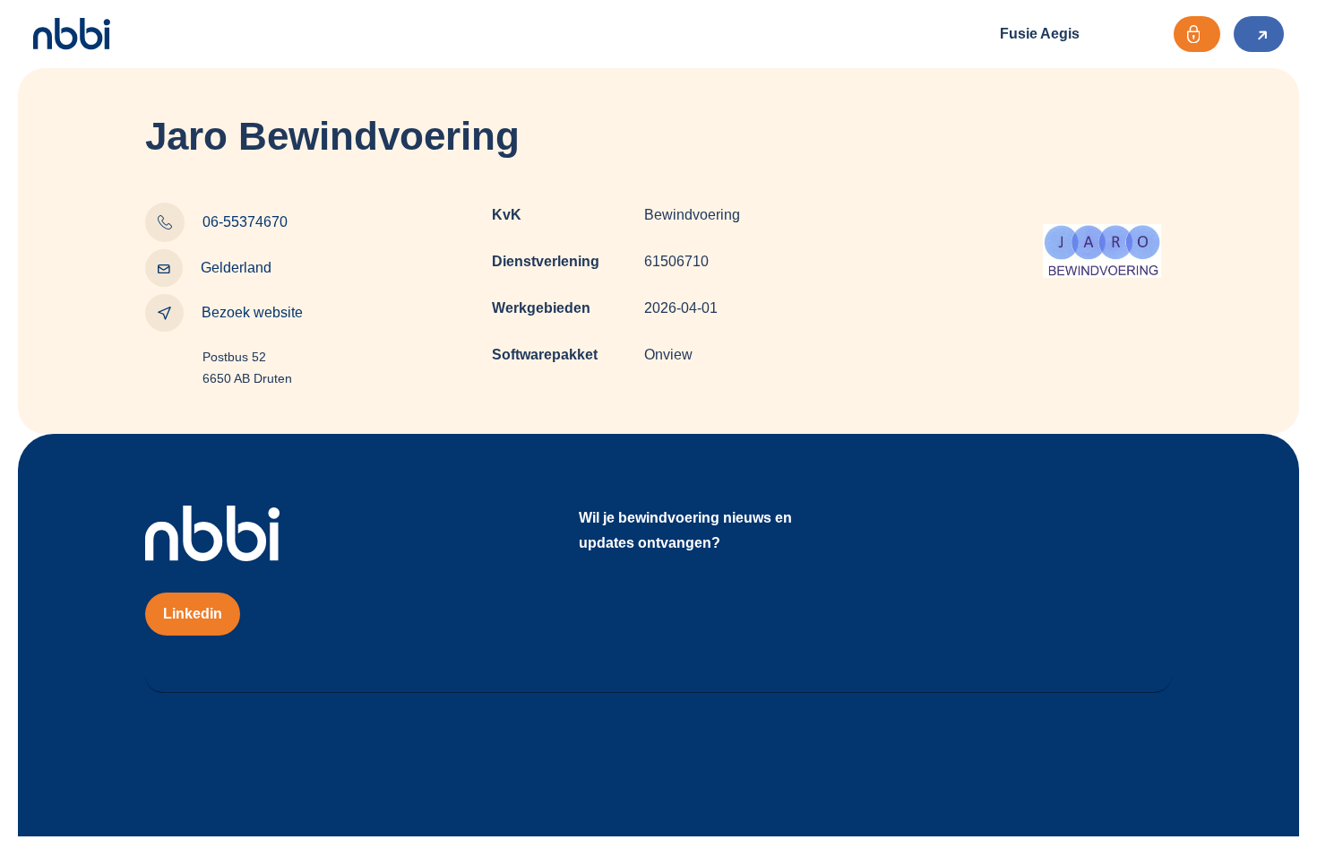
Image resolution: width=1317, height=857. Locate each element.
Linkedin (192, 613)
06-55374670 (245, 221)
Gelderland (236, 267)
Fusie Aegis (1040, 33)
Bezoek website (252, 312)
